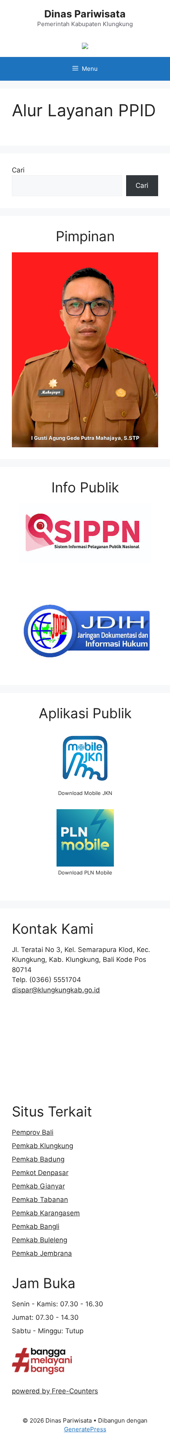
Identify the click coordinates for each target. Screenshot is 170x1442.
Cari (18, 170)
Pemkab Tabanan (40, 1200)
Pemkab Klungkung (42, 1146)
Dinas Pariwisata (85, 14)
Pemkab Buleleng (39, 1240)
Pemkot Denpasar (40, 1173)
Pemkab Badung (38, 1159)
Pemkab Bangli (35, 1226)
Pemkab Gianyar (38, 1186)
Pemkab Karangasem (46, 1213)
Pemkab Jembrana (42, 1253)
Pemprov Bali (32, 1132)
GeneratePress (85, 1429)
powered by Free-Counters (55, 1391)
